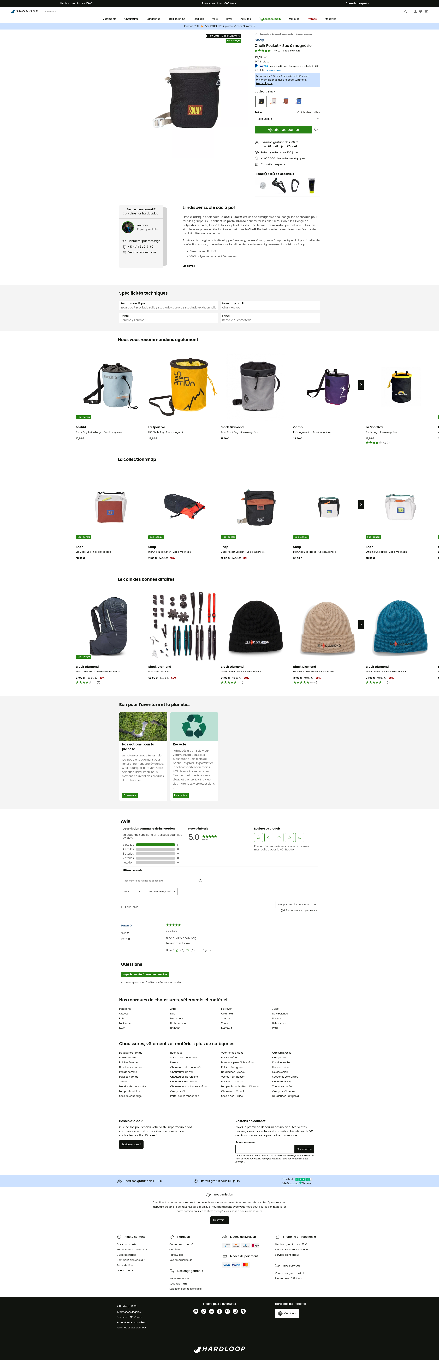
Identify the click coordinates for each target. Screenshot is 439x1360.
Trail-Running (177, 19)
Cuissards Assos (281, 1053)
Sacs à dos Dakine (232, 1096)
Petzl (275, 1028)
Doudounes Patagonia (285, 1096)
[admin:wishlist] (316, 129)
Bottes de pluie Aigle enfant (237, 1062)
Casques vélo (178, 1091)
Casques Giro (280, 1058)
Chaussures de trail (181, 1072)
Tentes (123, 1082)
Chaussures (131, 19)
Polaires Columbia (231, 1082)
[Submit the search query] (405, 12)
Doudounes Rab (281, 1062)
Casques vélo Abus (283, 1091)
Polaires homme (128, 1077)
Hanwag (277, 1018)
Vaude (225, 1023)
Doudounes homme (131, 1067)
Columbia (227, 1014)
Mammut (226, 1028)
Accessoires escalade (282, 34)
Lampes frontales (129, 1091)
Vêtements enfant (232, 1053)
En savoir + (190, 266)
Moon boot (176, 1018)
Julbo (275, 1009)
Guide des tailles (308, 112)
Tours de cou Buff (282, 1086)
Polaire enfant (229, 1058)
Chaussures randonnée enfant (188, 1086)
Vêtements (109, 19)
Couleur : (265, 91)
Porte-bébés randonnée (184, 1096)
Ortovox (123, 1014)
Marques (294, 19)
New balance (280, 1014)
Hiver (229, 19)
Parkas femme (127, 1058)
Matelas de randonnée (132, 1086)
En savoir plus (264, 83)
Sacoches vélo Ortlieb (285, 1077)
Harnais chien (280, 1067)
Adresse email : (246, 1142)
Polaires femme (128, 1062)
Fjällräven (226, 1009)
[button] (187, 97)
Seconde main (272, 19)
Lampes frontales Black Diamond (240, 1086)
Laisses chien (280, 1072)
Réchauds (176, 1053)
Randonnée (154, 19)
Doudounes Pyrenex (233, 1072)
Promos (312, 19)
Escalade (198, 19)
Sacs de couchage (130, 1096)
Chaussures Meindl (232, 1091)
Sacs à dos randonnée (183, 1058)
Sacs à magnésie (304, 34)
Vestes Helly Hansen (233, 1077)
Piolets (174, 1062)
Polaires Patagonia (232, 1067)
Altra (173, 1009)
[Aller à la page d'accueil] (257, 34)
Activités (245, 19)
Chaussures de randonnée (186, 1067)
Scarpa (225, 1018)
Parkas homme (128, 1072)
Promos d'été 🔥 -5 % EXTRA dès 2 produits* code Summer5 (219, 26)
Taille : (259, 112)
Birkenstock (279, 1023)
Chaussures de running (184, 1077)
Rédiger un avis (291, 51)
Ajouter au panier (283, 130)
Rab (121, 1018)
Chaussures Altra (282, 1082)
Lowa (122, 1028)
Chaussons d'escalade (183, 1082)
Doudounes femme (130, 1053)
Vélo (215, 19)
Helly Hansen (178, 1023)
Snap (259, 40)
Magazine (330, 19)
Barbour (175, 1028)
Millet (173, 1014)
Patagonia (125, 1009)
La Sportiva (125, 1023)
